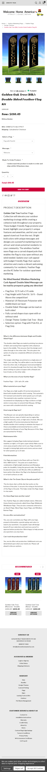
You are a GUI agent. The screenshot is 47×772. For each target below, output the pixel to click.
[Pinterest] (14, 195)
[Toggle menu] (3, 4)
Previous (4, 54)
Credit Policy (23, 722)
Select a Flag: (8, 137)
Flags (23, 690)
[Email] (6, 195)
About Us (24, 725)
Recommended (23, 566)
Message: (6, 148)
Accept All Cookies (35, 768)
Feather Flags (30, 23)
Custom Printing (23, 688)
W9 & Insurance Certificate (23, 738)
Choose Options (13, 613)
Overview (23, 201)
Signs (23, 693)
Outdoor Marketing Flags (15, 23)
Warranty (23, 720)
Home (3, 23)
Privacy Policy (23, 736)
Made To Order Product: (12, 160)
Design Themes (9, 25)
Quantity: (5, 172)
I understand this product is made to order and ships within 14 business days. (25, 165)
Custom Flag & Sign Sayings (23, 730)
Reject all (19, 768)
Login (20, 661)
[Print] (8, 195)
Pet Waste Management (23, 701)
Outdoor (23, 698)
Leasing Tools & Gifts (23, 695)
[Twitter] (11, 195)
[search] (35, 3)
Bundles (23, 682)
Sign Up (26, 661)
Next (43, 54)
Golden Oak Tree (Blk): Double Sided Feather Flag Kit (20, 27)
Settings (7, 768)
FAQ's (23, 728)
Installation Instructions (23, 717)
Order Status (23, 663)
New (23, 680)
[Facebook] (3, 195)
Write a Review (7, 119)
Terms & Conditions (23, 733)
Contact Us (23, 715)
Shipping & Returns (23, 666)
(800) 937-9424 (11, 3)
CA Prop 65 (23, 741)
